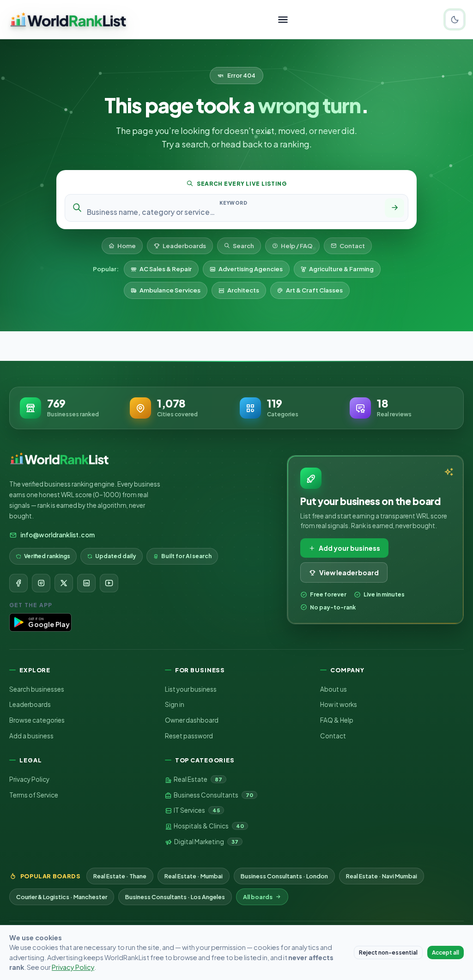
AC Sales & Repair (165, 269)
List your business (191, 689)
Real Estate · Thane (119, 876)
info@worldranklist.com (57, 535)
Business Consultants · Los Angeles (175, 897)
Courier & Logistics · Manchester (61, 897)
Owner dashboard (191, 720)
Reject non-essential (388, 952)
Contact (352, 246)
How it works (338, 704)
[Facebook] (18, 583)
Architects (243, 290)
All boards (258, 897)
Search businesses (36, 689)
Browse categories (37, 720)
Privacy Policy (29, 779)
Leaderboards (184, 246)
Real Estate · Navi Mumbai (381, 876)
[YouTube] (109, 583)
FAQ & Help (336, 720)
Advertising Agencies (250, 269)
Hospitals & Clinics (208, 826)
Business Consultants (213, 795)
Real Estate (197, 779)
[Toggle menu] (283, 20)
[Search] (394, 208)
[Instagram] (41, 583)
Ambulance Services (169, 290)
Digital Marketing (205, 842)
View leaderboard (349, 572)
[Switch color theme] (454, 19)
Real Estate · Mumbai (193, 876)
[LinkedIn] (86, 583)
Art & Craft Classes (314, 290)
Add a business (31, 736)
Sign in (174, 704)
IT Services (196, 810)
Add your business (349, 548)
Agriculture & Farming (341, 269)
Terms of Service (33, 795)
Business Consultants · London (284, 876)
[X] (64, 583)
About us (333, 689)
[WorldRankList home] (68, 19)
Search (243, 246)
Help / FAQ (297, 246)
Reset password (189, 736)
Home (126, 246)
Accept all (445, 952)
